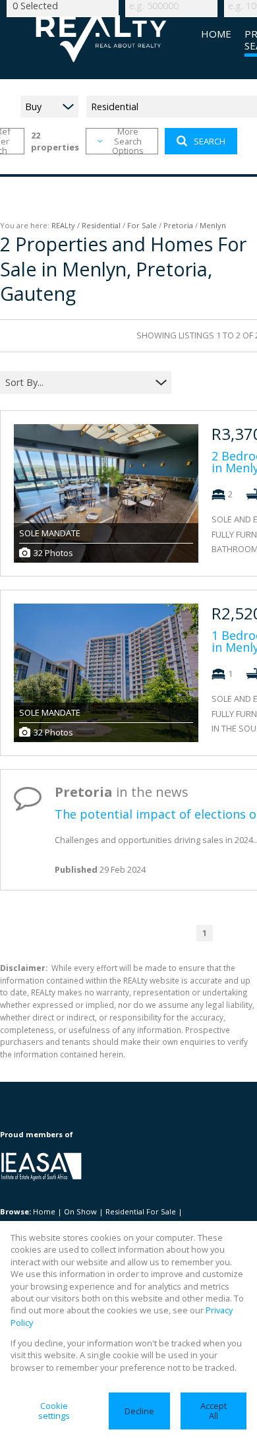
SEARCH (209, 141)
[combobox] (77, 382)
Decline (139, 1411)
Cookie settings (54, 1411)
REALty (63, 225)
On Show (80, 1211)
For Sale (142, 225)
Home (44, 1211)
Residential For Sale (140, 1211)
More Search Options (128, 141)
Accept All (213, 1411)
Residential (101, 225)
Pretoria (178, 225)
